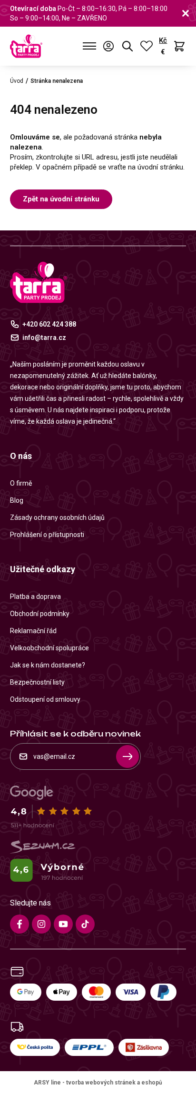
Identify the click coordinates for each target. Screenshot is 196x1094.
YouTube (63, 924)
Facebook (19, 924)
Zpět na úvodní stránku (61, 199)
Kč (163, 40)
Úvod (16, 81)
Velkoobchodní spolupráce (49, 648)
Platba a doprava (35, 596)
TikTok (85, 924)
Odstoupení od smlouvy (45, 699)
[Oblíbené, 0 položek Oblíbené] (146, 46)
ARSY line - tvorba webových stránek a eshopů (98, 1082)
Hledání (127, 46)
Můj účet (108, 46)
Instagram (41, 924)
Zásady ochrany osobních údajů (57, 517)
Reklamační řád (33, 631)
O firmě (21, 483)
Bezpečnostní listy (37, 682)
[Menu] (90, 46)
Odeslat (127, 756)
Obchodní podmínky (39, 613)
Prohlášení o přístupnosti (47, 534)
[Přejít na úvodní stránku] (26, 46)
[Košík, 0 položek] (179, 46)
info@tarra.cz (44, 337)
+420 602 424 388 (49, 324)
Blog (16, 500)
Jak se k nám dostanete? (47, 665)
